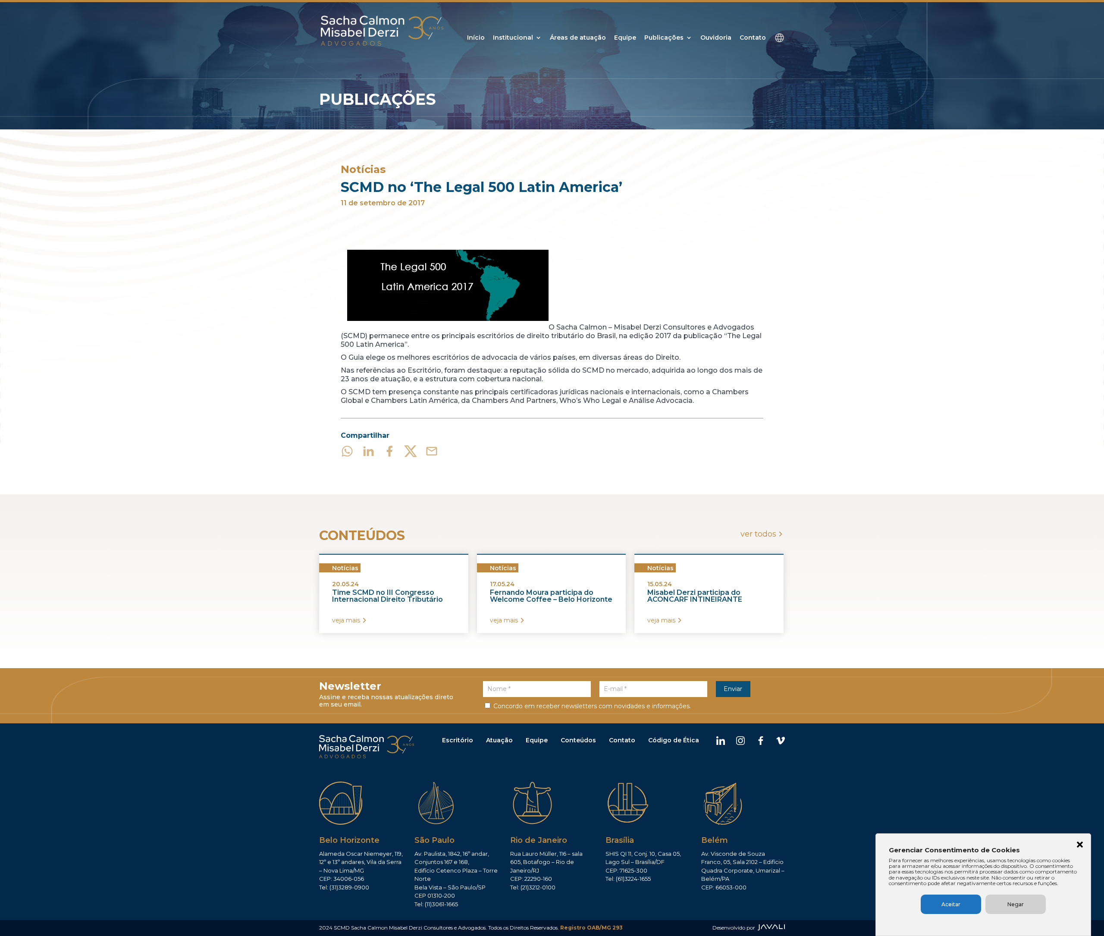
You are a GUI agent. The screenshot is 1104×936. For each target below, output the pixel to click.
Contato (753, 38)
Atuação (499, 740)
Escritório (457, 740)
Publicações (664, 38)
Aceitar (950, 904)
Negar (1015, 904)
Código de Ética (673, 740)
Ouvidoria (715, 38)
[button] (1080, 845)
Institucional (513, 38)
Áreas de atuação (578, 38)
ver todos (758, 534)
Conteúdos (578, 740)
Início (476, 38)
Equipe (625, 38)
